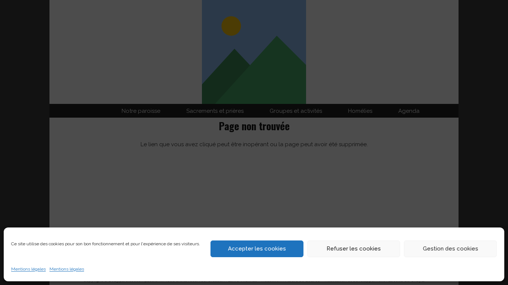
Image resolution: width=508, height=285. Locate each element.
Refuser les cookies (354, 248)
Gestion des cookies (450, 248)
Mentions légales (28, 269)
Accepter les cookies (257, 248)
